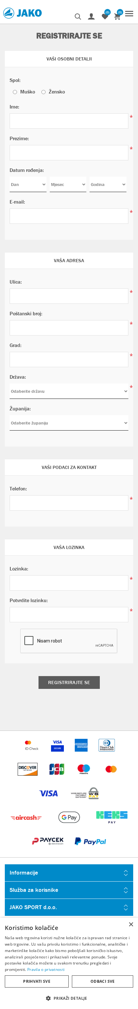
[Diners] (107, 754)
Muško (27, 91)
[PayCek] (48, 850)
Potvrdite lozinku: (29, 600)
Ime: (14, 106)
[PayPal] (90, 850)
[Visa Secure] (58, 754)
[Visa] (49, 802)
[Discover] (28, 778)
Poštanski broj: (26, 313)
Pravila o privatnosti (46, 969)
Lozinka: (19, 568)
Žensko (57, 91)
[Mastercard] (111, 778)
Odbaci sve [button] (103, 981)
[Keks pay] (112, 826)
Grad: (16, 345)
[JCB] (57, 778)
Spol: (15, 80)
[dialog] (69, 963)
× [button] (130, 924)
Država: (18, 377)
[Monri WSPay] (85, 802)
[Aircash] (26, 826)
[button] (69, 998)
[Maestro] (84, 778)
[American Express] (82, 754)
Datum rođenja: (27, 170)
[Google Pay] (69, 826)
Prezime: (19, 138)
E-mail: (17, 201)
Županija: (20, 408)
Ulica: (16, 281)
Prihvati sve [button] (36, 981)
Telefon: (18, 488)
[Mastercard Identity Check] (32, 754)
